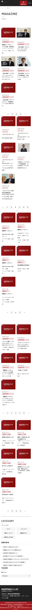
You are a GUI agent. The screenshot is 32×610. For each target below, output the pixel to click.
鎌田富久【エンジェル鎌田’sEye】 (12, 550)
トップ (3, 8)
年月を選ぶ (5, 576)
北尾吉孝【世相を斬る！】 (10, 553)
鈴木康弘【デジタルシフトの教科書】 (13, 556)
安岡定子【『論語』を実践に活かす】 (12, 565)
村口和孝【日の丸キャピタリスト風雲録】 (14, 562)
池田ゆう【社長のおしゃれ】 (10, 547)
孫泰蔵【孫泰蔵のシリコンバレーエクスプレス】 (16, 559)
